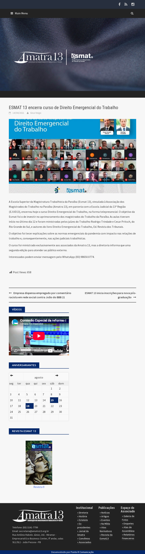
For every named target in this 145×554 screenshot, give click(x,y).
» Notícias (105, 512)
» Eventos (105, 520)
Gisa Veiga (35, 112)
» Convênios (83, 538)
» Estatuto (82, 520)
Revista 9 (38, 487)
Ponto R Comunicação (82, 552)
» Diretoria (82, 512)
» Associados (84, 542)
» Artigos (104, 516)
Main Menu (21, 13)
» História (82, 516)
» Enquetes (128, 523)
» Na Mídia (105, 523)
